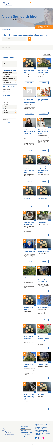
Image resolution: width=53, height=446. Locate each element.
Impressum (23, 430)
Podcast (6, 112)
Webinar (6, 104)
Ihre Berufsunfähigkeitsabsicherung (43, 338)
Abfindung (41, 394)
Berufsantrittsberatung (7, 72)
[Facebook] (39, 438)
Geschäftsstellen (24, 426)
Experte (6, 98)
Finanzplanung (6, 76)
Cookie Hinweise (25, 436)
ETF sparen (27, 198)
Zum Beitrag (29, 82)
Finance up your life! (29, 251)
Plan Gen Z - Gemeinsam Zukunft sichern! (43, 131)
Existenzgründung (6, 74)
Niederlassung (42, 222)
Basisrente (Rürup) (43, 251)
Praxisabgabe (5, 80)
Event (5, 106)
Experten (23, 428)
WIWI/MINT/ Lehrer (7, 91)
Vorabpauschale (42, 198)
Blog (5, 108)
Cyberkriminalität (43, 364)
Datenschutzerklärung (26, 434)
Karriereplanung (6, 63)
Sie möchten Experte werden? (43, 27)
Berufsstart (5, 61)
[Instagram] (43, 438)
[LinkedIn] (36, 438)
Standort (6, 100)
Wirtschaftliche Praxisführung (9, 78)
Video (5, 110)
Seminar (6, 102)
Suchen (6, 129)
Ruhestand (5, 65)
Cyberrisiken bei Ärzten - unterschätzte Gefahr (42, 279)
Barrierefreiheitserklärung (27, 432)
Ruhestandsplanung (7, 82)
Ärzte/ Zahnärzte (6, 89)
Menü (49, 2)
